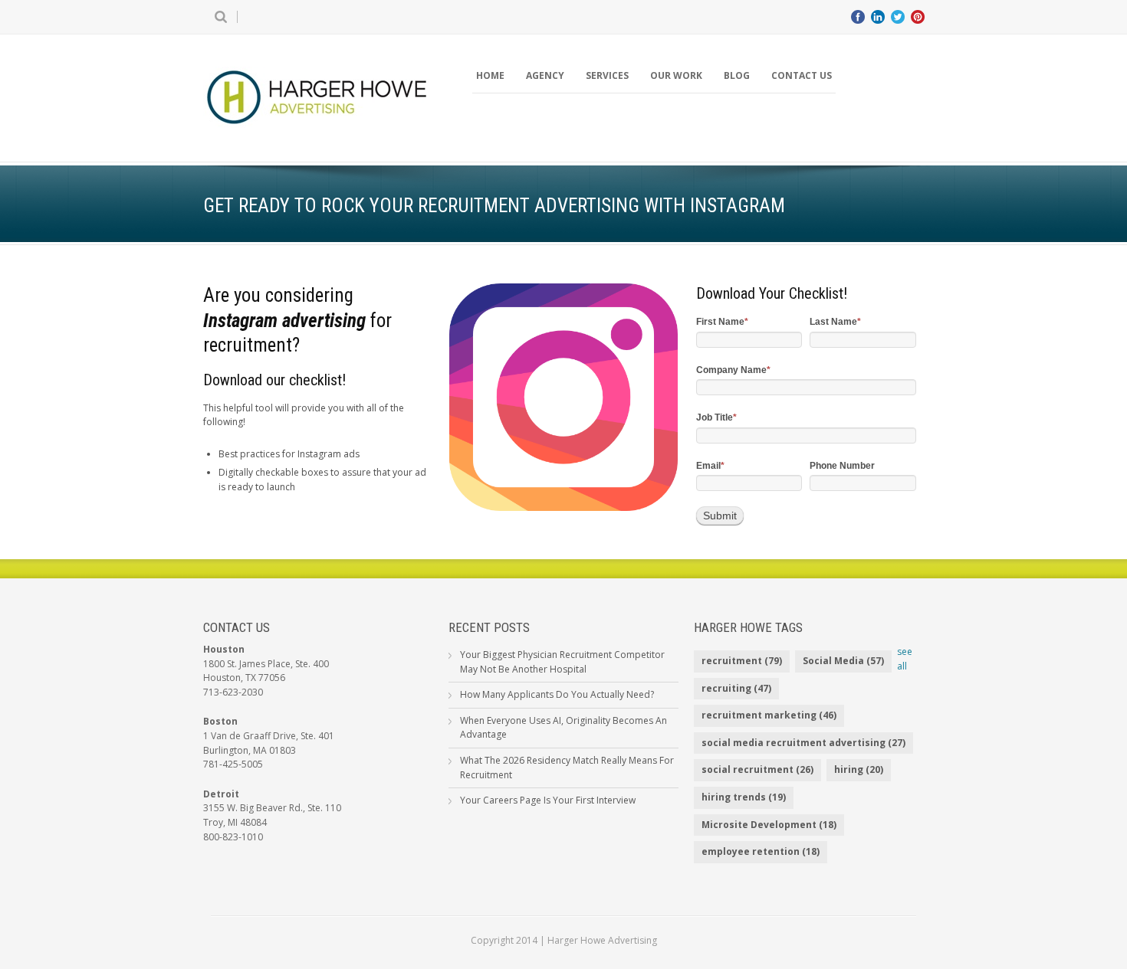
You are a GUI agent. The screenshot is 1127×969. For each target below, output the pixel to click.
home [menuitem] (490, 75)
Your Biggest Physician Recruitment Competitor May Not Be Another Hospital (562, 662)
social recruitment (757, 769)
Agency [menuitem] (545, 75)
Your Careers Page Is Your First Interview (548, 800)
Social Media (843, 660)
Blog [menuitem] (737, 75)
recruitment (742, 660)
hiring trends (744, 797)
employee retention (761, 851)
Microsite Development (769, 824)
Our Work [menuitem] (676, 75)
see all (904, 659)
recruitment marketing (769, 715)
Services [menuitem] (607, 75)
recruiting (736, 688)
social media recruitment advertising (803, 742)
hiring (858, 769)
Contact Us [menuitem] (801, 75)
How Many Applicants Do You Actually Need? (557, 694)
